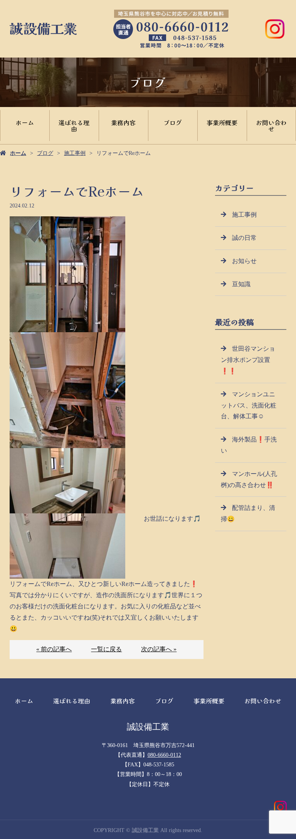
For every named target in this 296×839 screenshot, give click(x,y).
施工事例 (75, 153)
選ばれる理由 (74, 125)
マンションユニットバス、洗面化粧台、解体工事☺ (248, 405)
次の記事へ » (159, 649)
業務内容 (123, 122)
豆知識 (241, 284)
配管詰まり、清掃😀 (248, 513)
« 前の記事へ (54, 649)
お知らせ (244, 261)
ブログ (172, 122)
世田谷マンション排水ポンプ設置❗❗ (248, 359)
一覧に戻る (106, 649)
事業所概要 (222, 122)
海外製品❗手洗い (249, 445)
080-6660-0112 (164, 755)
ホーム (24, 122)
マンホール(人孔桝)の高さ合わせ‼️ (249, 479)
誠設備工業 (148, 727)
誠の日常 (244, 237)
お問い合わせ (271, 125)
